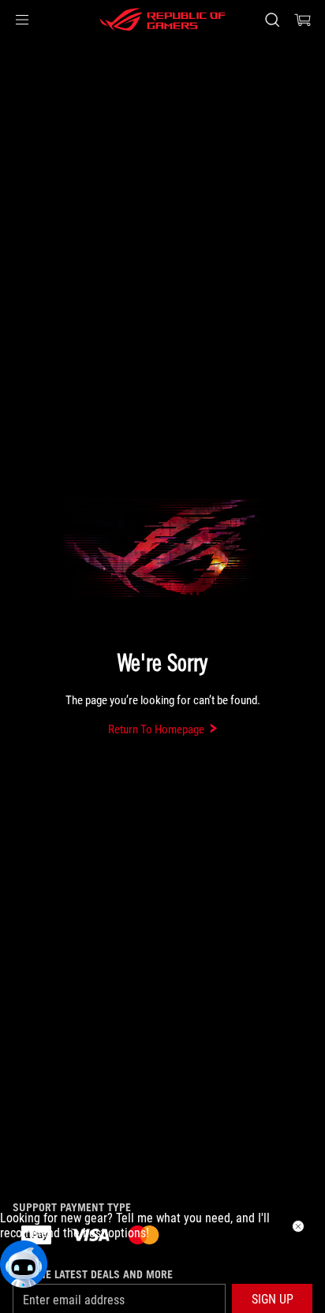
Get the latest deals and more (93, 1274)
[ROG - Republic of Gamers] (162, 20)
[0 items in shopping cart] (302, 19)
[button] (22, 19)
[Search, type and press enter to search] (272, 19)
